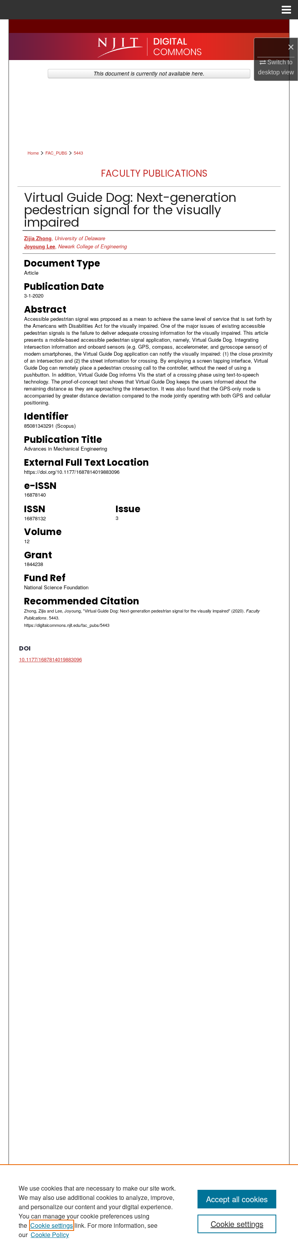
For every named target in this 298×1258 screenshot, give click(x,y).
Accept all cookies (237, 1199)
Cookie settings (51, 1225)
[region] (149, 1211)
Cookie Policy (50, 1234)
